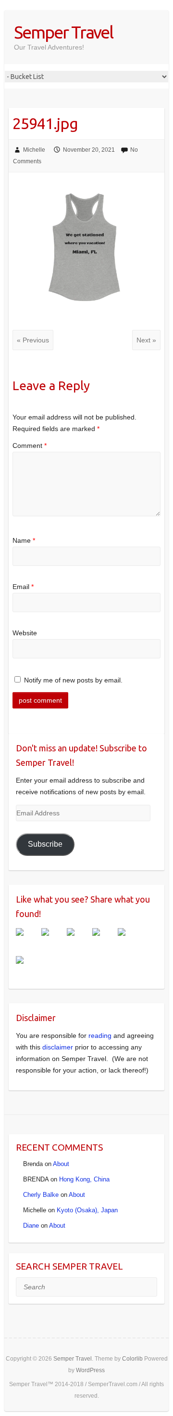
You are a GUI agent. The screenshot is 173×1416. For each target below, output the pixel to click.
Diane (31, 1225)
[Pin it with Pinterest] (103, 939)
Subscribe (45, 844)
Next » (146, 340)
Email (23, 586)
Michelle (34, 149)
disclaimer (57, 1047)
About (61, 1163)
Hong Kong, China (84, 1179)
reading (99, 1035)
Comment (29, 445)
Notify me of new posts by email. (73, 680)
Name (23, 540)
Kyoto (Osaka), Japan (87, 1210)
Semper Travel (63, 32)
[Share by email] (27, 967)
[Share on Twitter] (52, 939)
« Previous (33, 340)
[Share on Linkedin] (129, 939)
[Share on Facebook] (27, 939)
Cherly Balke (41, 1194)
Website (24, 633)
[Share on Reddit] (78, 939)
